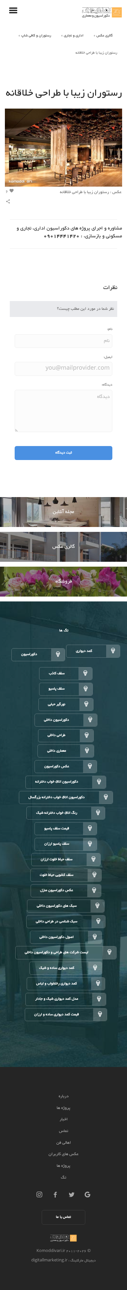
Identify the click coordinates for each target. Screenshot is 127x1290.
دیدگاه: (107, 384)
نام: (109, 329)
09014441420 (61, 236)
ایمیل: (108, 357)
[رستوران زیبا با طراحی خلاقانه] (63, 149)
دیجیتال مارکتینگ (82, 1260)
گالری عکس (104, 35)
